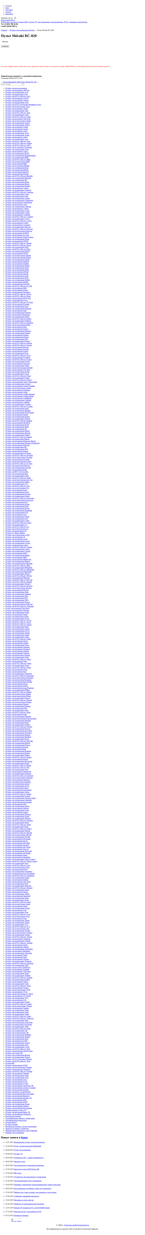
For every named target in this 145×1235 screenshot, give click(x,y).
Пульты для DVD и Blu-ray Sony (17, 865)
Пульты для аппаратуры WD (16, 1041)
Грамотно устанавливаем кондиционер (29, 1204)
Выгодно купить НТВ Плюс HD (26, 1169)
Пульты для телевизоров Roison (17, 753)
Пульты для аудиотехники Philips (18, 694)
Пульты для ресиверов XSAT (16, 1065)
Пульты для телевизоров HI (16, 429)
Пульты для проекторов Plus (16, 708)
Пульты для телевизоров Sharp (17, 823)
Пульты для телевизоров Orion (17, 657)
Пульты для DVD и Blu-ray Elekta (18, 319)
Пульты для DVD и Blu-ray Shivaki (18, 833)
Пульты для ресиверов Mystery (17, 590)
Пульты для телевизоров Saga (16, 769)
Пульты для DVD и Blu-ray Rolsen (18, 757)
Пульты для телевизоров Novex (17, 619)
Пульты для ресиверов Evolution (17, 357)
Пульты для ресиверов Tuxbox (17, 988)
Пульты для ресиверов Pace (16, 672)
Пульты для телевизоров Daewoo (18, 227)
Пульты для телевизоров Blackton (18, 178)
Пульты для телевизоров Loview (17, 543)
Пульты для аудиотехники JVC (17, 488)
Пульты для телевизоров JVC (16, 484)
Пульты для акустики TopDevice (17, 967)
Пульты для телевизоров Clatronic (18, 206)
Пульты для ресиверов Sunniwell (17, 896)
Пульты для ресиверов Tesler (16, 955)
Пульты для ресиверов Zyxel (16, 1082)
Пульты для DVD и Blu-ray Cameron (19, 192)
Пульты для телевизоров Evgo (17, 353)
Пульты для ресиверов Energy (16, 329)
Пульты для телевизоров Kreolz (17, 508)
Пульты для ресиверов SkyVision (18, 847)
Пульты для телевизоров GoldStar (18, 400)
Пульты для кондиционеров (16, 88)
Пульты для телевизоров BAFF (17, 153)
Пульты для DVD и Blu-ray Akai (17, 113)
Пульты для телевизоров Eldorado (18, 308)
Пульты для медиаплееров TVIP (17, 990)
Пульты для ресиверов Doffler (16, 282)
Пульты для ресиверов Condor (17, 209)
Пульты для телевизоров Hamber (17, 410)
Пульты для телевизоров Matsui (17, 555)
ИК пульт (17, 1173)
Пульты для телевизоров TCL (16, 925)
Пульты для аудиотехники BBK (17, 162)
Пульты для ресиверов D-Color (17, 235)
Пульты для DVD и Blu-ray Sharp (18, 825)
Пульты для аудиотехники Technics (18, 933)
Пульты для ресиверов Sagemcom (18, 772)
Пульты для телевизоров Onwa (17, 645)
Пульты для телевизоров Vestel (17, 1014)
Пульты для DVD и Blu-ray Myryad (18, 580)
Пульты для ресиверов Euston (16, 351)
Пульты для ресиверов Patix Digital (18, 682)
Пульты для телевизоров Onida (17, 635)
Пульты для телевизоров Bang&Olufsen (20, 155)
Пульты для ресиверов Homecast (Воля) (20, 441)
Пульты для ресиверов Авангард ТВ (19, 1086)
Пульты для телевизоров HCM (17, 425)
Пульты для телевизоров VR (16, 1031)
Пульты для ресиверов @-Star (16, 1084)
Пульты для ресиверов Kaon (16, 490)
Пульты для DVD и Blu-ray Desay (18, 245)
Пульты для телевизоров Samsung (18, 774)
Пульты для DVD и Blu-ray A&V (18, 145)
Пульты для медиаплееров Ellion (17, 325)
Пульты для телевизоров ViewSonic (19, 1022)
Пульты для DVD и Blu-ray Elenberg (19, 323)
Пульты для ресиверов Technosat (17, 939)
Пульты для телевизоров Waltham (18, 1035)
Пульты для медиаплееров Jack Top (19, 480)
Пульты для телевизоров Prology (17, 725)
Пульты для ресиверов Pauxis (16, 684)
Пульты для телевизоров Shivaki (22, 30)
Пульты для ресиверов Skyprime (17, 843)
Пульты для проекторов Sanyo (17, 788)
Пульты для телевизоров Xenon (17, 1043)
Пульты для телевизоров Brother (17, 186)
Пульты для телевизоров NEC (16, 596)
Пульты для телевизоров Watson (17, 1037)
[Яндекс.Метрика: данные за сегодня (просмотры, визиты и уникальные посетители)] (16, 1220)
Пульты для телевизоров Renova (17, 745)
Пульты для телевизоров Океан (17, 1104)
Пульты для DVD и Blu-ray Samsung (19, 776)
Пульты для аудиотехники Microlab (18, 563)
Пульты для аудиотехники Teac (17, 929)
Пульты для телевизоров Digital (17, 266)
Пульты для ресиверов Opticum (17, 653)
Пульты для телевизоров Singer (17, 816)
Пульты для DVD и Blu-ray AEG (17, 96)
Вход (13, 20)
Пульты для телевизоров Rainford (18, 737)
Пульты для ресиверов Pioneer (17, 704)
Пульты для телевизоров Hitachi (17, 435)
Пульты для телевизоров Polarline (18, 716)
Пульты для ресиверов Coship (16, 223)
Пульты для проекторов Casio (16, 196)
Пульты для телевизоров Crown (17, 219)
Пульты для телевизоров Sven (16, 912)
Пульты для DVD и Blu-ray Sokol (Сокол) (21, 861)
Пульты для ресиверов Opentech (17, 649)
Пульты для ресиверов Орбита (17, 1106)
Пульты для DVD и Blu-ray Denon (18, 243)
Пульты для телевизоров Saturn (17, 792)
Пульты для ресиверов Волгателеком (19, 1094)
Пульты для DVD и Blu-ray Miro (17, 566)
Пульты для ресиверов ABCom (17, 90)
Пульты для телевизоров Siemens (18, 814)
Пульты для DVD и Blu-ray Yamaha (18, 1071)
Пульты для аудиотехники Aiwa (17, 107)
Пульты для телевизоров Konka (17, 504)
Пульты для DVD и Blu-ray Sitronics (19, 820)
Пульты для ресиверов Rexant (16, 747)
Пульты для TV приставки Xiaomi (18, 1059)
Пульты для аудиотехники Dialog (18, 255)
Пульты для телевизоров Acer (16, 92)
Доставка (9, 10)
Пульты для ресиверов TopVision (18, 971)
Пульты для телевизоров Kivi (16, 502)
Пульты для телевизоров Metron (17, 561)
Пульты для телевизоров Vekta (17, 1010)
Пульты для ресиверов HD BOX (17, 423)
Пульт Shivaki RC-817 (28, 82)
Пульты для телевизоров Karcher (17, 494)
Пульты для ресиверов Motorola (17, 578)
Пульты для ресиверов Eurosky (17, 349)
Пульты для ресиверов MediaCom (18, 559)
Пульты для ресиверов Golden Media (19, 396)
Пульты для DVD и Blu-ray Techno (18, 937)
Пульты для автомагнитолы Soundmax (20, 874)
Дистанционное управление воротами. (29, 1165)
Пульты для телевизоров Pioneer (17, 698)
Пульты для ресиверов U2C (16, 1000)
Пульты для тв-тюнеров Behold (17, 166)
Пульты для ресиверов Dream (16, 290)
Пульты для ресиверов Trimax (16, 982)
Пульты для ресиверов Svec (16, 910)
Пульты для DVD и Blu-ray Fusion (18, 380)
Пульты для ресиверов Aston (16, 137)
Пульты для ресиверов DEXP (16, 253)
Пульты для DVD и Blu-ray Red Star (19, 741)
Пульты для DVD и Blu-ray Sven (17, 914)
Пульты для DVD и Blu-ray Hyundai (19, 455)
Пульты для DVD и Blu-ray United (18, 1004)
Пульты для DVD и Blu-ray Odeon (18, 625)
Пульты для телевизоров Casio (17, 194)
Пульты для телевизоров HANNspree (19, 413)
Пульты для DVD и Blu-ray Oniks (18, 639)
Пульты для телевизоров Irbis (16, 474)
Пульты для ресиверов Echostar (17, 304)
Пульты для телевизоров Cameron (18, 190)
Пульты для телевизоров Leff (16, 519)
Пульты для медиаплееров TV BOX (19, 994)
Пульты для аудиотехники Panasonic (19, 678)
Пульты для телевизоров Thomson (18, 961)
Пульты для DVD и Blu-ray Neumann (19, 606)
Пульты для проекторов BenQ (16, 170)
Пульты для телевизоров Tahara (17, 920)
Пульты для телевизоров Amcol (17, 123)
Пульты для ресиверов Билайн (17, 1090)
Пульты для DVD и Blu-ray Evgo (17, 355)
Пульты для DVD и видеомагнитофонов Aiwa (23, 105)
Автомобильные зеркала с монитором (20, 1118)
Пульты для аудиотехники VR (17, 1033)
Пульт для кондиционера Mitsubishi (27, 1146)
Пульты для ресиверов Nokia (16, 614)
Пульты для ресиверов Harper (16, 415)
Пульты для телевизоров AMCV (17, 125)
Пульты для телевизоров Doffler (17, 280)
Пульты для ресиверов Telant (16, 945)
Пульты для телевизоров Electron (18, 313)
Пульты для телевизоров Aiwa (17, 102)
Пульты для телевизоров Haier (17, 408)
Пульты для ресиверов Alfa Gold (17, 119)
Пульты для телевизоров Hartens (17, 419)
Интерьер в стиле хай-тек (24, 1200)
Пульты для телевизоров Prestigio (18, 721)
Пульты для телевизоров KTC (16, 512)
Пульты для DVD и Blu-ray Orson (18, 667)
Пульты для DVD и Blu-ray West (17, 1049)
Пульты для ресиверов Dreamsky (17, 292)
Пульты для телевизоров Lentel (17, 521)
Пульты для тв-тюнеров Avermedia (18, 147)
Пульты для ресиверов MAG (16, 553)
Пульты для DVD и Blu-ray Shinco (18, 829)
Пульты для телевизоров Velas (17, 1012)
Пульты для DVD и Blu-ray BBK (17, 160)
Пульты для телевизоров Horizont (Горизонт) (22, 443)
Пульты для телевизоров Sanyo (17, 786)
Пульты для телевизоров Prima (17, 723)
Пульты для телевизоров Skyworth (18, 851)
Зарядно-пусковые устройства (17, 1128)
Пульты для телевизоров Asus (16, 139)
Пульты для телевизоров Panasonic (18, 674)
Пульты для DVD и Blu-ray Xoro (17, 1061)
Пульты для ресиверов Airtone (17, 100)
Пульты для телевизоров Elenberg (18, 321)
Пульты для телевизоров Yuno (17, 1078)
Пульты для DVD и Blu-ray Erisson (18, 343)
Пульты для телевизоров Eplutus (17, 333)
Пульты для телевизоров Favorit (17, 362)
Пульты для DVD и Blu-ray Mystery (19, 586)
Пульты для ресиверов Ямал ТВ (17, 1112)
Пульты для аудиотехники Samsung (19, 778)
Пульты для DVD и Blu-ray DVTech (19, 302)
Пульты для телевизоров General (17, 384)
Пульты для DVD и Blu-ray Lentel (18, 523)
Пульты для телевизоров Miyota (17, 574)
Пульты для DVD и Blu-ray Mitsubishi (19, 570)
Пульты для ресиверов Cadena (17, 188)
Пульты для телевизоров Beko (17, 168)
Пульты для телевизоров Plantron (18, 706)
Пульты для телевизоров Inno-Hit (18, 468)
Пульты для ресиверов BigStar (17, 174)
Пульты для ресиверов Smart (16, 855)
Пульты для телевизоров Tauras (17, 922)
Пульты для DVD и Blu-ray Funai (18, 376)
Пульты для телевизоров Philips (17, 690)
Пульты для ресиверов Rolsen (16, 759)
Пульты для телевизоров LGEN (17, 535)
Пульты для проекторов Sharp (16, 827)
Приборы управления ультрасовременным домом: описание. (37, 1185)
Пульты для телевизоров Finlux (17, 366)
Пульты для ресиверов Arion (16, 131)
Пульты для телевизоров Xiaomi (17, 1057)
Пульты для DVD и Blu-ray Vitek (17, 1029)
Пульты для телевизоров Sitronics (18, 818)
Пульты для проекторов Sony (16, 869)
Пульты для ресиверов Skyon (16, 841)
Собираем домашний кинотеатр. (26, 1196)
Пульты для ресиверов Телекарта (18, 1114)
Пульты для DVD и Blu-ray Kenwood (19, 498)
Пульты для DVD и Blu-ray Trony (18, 986)
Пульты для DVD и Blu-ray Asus (17, 141)
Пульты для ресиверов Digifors (17, 262)
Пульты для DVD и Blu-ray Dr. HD (18, 286)
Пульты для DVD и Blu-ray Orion (18, 659)
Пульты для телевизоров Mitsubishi (18, 568)
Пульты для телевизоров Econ (16, 306)
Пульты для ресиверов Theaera (17, 959)
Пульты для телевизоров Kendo (17, 496)
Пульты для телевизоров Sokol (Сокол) (20, 859)
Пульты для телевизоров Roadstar (18, 751)
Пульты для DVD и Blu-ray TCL (17, 927)
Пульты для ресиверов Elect (16, 311)
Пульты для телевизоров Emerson (18, 331)
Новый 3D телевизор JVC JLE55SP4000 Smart (32, 1208)
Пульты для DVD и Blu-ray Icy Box (18, 464)
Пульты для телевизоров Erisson (17, 341)
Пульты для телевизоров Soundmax (18, 871)
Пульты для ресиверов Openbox (17, 647)
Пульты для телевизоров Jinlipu (17, 482)
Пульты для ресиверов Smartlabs (17, 857)
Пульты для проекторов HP (16, 447)
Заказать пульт (19, 1161)
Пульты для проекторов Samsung (18, 782)
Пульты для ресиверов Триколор (17, 1069)
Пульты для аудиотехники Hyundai (18, 457)
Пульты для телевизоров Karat (17, 492)
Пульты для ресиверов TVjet (16, 992)
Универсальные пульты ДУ (15, 1110)
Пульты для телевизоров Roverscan (18, 761)
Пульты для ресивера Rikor (15, 749)
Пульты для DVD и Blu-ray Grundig (19, 406)
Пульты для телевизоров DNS (16, 278)
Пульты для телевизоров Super (17, 898)
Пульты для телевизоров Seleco (17, 806)
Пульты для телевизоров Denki (17, 239)
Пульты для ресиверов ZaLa (16, 1080)
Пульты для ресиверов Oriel (16, 661)
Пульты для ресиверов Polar (16, 714)
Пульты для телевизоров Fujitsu (17, 372)
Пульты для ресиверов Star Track (17, 882)
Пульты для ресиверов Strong (16, 892)
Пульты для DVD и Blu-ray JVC (17, 486)
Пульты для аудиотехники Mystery (18, 588)
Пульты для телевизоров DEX (17, 247)
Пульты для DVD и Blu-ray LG (17, 527)
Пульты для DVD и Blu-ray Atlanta (18, 143)
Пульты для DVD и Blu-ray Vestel (18, 1016)
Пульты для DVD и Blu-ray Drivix (18, 294)
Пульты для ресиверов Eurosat (17, 347)
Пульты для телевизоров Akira (17, 115)
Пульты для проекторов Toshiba (17, 980)
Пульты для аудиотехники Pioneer (18, 702)
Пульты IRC (10, 1063)
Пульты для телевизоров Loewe (17, 541)
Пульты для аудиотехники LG (16, 529)
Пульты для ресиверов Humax (16, 451)
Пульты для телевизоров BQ (16, 180)
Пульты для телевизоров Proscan (17, 729)
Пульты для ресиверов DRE (16, 288)
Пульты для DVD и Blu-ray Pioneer (18, 700)
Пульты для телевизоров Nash (16, 592)
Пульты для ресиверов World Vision (19, 1051)
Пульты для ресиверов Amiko (16, 127)
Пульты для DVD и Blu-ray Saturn (18, 794)
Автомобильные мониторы (16, 1120)
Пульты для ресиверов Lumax (16, 545)
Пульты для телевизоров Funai (17, 374)
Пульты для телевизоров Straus (17, 890)
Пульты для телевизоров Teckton (17, 941)
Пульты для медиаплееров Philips (18, 696)
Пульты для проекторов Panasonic (18, 680)
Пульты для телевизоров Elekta (17, 317)
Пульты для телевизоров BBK (17, 158)
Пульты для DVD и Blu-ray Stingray (19, 888)
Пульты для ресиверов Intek (16, 470)
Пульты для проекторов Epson (17, 337)
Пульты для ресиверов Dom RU (17, 284)
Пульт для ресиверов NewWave (17, 608)
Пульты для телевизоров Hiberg (17, 431)
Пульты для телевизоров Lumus (17, 549)
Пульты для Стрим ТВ (14, 1053)
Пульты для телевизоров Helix (17, 427)
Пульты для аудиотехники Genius (18, 388)
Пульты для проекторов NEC (16, 598)
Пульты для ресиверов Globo (16, 392)
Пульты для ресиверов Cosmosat (17, 225)
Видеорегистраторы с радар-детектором (20, 1126)
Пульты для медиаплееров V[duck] (18, 1006)
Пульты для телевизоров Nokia (17, 612)
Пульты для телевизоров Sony (16, 863)
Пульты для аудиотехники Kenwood (19, 500)
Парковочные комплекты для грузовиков (21, 1131)
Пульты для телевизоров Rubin (17, 763)
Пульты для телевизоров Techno (17, 935)
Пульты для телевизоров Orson (17, 665)
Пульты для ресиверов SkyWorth (17, 853)
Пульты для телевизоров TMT (17, 965)
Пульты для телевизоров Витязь (17, 1055)
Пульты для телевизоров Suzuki (17, 908)
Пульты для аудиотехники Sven (17, 916)
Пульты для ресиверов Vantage (17, 1008)
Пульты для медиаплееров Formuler (19, 368)
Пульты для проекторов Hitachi (17, 439)
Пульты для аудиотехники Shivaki (18, 835)
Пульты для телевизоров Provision (18, 733)
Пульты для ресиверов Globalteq (17, 390)
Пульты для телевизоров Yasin (17, 1075)
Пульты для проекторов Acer (16, 94)
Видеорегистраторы (13, 1116)
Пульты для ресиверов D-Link (16, 276)
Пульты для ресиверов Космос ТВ (18, 1098)
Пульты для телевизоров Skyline (17, 837)
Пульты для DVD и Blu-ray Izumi (18, 478)
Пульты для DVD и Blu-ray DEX (17, 249)
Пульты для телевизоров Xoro (16, 1045)
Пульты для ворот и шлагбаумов (17, 1092)
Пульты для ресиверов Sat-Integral (18, 790)
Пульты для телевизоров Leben (17, 517)
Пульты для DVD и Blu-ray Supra (18, 902)
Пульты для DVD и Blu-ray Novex (18, 621)
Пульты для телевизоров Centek (17, 198)
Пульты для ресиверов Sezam (16, 812)
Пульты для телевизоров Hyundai (18, 453)
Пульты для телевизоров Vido (16, 1020)
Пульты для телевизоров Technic (17, 931)
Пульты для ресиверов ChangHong (18, 202)
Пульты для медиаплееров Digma (18, 257)
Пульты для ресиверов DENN (16, 241)
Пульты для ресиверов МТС (16, 1100)
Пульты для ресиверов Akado (16, 109)
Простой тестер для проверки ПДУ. (27, 1212)
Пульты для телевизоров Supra (17, 900)
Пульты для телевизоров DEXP (17, 251)
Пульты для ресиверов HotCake (17, 445)
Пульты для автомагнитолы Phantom (19, 688)
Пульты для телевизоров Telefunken (19, 949)
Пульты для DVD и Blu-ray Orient (18, 663)
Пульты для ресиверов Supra (16, 906)
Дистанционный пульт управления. (28, 1181)
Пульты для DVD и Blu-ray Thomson (19, 963)
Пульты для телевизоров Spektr (17, 878)
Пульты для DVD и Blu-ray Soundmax (19, 876)
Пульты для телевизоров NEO (17, 600)
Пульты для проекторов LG (16, 531)
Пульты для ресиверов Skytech (17, 845)
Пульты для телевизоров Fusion (17, 378)
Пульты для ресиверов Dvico (16, 300)
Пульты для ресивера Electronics (17, 315)
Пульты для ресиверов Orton (16, 670)
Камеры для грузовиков (14, 1133)
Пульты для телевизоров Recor (17, 739)
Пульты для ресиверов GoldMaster (18, 398)
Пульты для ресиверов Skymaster (18, 839)
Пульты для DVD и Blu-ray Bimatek (19, 176)
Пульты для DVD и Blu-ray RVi (17, 767)
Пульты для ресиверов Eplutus (17, 335)
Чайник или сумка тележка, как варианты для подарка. (35, 1192)
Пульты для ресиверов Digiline (17, 264)
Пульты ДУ (18, 1154)
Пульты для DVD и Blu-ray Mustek (18, 582)
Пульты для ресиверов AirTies (16, 98)
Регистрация (6, 20)
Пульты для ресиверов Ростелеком (18, 1108)
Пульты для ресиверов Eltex (16, 327)
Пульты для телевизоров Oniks (17, 637)
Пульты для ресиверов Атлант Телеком (20, 1088)
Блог (7, 8)
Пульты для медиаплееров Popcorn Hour (20, 718)
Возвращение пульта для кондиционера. (29, 1142)
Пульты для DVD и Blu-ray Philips (18, 692)
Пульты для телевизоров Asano (17, 135)
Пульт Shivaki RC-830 (11, 82)
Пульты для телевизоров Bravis (17, 184)
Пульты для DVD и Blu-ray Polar (17, 712)
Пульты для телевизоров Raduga (17, 735)
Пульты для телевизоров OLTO (17, 631)
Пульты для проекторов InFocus (17, 466)
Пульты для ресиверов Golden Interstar (20, 394)
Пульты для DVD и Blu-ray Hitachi (18, 437)
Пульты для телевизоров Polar (16, 710)
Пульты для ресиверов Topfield (17, 969)
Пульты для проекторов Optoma (17, 655)
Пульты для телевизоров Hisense (17, 433)
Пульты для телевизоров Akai (16, 111)
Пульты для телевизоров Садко (17, 1047)
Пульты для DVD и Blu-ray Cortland (19, 217)
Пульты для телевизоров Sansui (17, 784)
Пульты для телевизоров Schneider (18, 800)
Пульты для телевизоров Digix (17, 268)
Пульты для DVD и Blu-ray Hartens (18, 421)
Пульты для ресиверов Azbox (16, 151)
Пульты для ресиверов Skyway (17, 849)
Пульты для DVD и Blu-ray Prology (18, 727)
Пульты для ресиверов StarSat (16, 880)
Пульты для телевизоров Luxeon (17, 551)
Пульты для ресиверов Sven (16, 918)
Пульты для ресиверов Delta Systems (19, 237)
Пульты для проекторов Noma (17, 617)
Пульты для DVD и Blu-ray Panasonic (19, 676)
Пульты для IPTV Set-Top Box (16, 472)
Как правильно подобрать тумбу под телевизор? (32, 1188)
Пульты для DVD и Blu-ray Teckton (18, 943)
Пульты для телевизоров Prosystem (18, 731)
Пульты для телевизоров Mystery (18, 584)
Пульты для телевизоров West (16, 1039)
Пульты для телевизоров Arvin (17, 133)
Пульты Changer (11, 1124)
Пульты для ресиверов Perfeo (16, 686)
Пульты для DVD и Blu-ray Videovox (19, 1018)
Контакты (9, 14)
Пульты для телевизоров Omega (17, 633)
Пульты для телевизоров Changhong (19, 200)
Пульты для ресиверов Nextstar (17, 610)
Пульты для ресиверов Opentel (17, 651)
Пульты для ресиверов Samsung (17, 780)
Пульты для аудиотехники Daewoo (18, 231)
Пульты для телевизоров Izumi (17, 476)
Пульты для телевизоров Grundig (18, 404)
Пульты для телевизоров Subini (17, 894)
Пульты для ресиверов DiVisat (17, 272)
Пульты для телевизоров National (18, 594)
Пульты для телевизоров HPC (16, 449)
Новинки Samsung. (21, 1215)
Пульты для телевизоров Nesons (17, 602)
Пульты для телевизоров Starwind (18, 886)
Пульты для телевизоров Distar (17, 270)
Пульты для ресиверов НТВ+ (16, 1102)
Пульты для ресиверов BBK (16, 164)
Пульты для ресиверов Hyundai (17, 459)
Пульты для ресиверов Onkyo (16, 641)
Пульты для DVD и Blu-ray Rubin (18, 765)
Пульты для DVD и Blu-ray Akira (18, 117)
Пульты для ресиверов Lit (15, 537)
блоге (24, 1137)
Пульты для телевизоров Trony (17, 984)
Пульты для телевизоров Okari (17, 627)
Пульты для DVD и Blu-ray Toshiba (18, 978)
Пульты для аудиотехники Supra (17, 904)
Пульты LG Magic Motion (15, 533)
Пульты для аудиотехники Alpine (18, 121)
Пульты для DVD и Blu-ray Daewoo (19, 229)
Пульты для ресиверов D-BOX (17, 233)
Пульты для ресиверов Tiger (16, 957)
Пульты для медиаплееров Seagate (18, 802)
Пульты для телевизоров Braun (17, 182)
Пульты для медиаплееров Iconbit (18, 461)
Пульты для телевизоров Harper (17, 417)
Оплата (8, 12)
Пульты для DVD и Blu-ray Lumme (18, 547)
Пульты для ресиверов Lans (16, 515)
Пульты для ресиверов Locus (16, 539)
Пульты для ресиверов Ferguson (17, 364)
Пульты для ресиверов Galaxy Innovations (21, 382)
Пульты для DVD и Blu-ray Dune (18, 296)
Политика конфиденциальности (76, 1225)
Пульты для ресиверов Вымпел (17, 1096)
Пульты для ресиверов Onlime (16, 643)
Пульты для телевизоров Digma (17, 260)
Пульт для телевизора (22, 1150)
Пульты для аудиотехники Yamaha (18, 1067)
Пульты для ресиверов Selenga (17, 808)
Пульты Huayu (11, 1122)
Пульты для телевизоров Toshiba (17, 976)
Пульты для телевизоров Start (16, 884)
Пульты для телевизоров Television (18, 953)
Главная (8, 6)
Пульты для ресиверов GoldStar (17, 402)
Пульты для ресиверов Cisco (16, 204)
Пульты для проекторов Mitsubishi (18, 572)
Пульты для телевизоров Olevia (17, 629)
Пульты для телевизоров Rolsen (17, 755)
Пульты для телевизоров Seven (17, 810)
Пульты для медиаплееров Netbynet (19, 604)
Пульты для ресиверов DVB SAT (18, 298)
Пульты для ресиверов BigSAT (17, 172)
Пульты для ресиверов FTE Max (17, 370)
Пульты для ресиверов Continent (17, 215)
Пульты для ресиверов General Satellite (20, 386)
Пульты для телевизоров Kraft (16, 506)
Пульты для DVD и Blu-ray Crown (18, 221)
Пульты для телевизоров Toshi (17, 973)
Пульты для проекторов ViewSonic (18, 1024)
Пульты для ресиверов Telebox (17, 947)
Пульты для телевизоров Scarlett (17, 796)
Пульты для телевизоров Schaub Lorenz (20, 798)
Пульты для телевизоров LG (16, 525)
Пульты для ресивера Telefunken (17, 951)
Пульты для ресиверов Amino (16, 129)
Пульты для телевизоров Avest (17, 149)
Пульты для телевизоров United (17, 1002)
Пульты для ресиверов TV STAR (18, 996)
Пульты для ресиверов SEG (16, 804)
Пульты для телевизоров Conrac (17, 211)
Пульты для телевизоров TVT (16, 998)
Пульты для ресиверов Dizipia (16, 274)
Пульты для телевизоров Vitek (17, 1027)
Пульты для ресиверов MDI (16, 557)
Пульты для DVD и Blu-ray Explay (18, 359)
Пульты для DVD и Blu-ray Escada (18, 345)
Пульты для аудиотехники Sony (17, 867)
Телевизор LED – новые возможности (29, 1158)
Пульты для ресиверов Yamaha (17, 1073)
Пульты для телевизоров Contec (17, 213)
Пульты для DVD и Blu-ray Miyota (18, 576)
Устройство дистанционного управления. (30, 1177)
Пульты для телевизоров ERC (16, 339)
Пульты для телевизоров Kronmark (18, 510)
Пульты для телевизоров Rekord (17, 743)
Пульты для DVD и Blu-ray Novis (18, 623)
